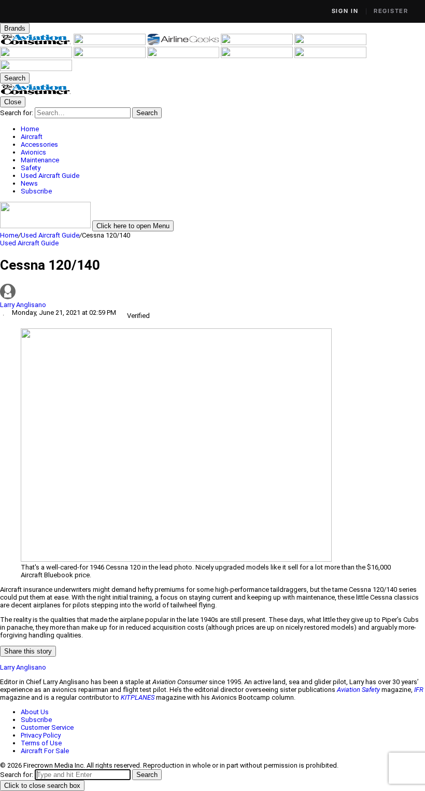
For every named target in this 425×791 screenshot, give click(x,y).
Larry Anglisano (23, 305)
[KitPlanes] (110, 56)
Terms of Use (41, 743)
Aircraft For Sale (45, 751)
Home (9, 235)
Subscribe (36, 720)
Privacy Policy (41, 735)
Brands (14, 28)
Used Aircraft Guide (50, 235)
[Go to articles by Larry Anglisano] (212, 292)
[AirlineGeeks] (184, 43)
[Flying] (110, 43)
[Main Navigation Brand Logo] (36, 92)
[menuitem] (223, 129)
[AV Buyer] (37, 56)
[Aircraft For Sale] (330, 43)
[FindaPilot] (330, 56)
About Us (35, 712)
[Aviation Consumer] (37, 43)
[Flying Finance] (257, 56)
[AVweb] (257, 43)
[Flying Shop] (36, 69)
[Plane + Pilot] (184, 56)
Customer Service (47, 727)
